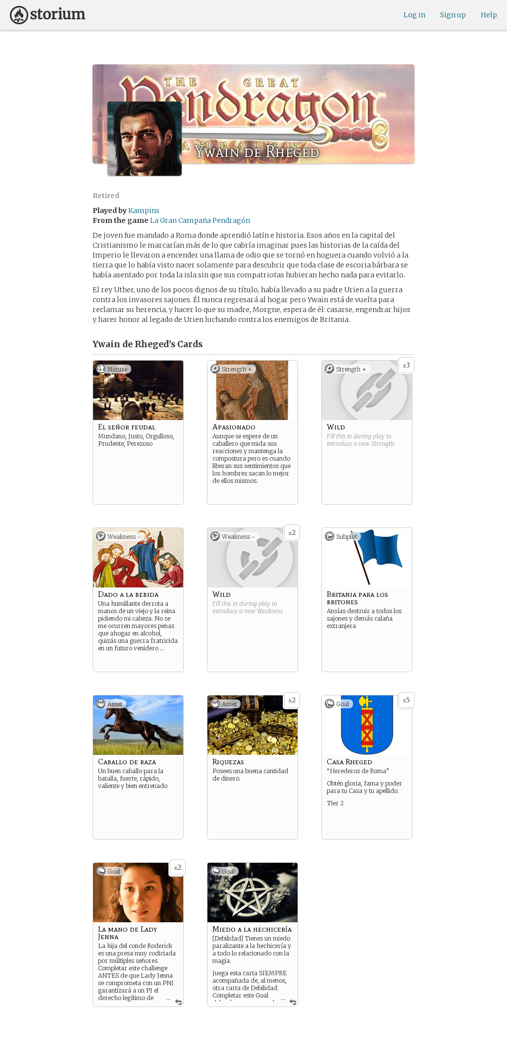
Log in (414, 14)
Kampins (143, 210)
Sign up (453, 14)
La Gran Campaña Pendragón (200, 220)
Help (489, 14)
